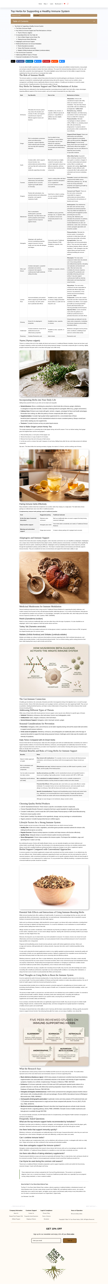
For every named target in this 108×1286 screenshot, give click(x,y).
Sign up (70, 1240)
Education (36, 15)
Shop (45, 3)
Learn (51, 3)
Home (40, 3)
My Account (58, 3)
